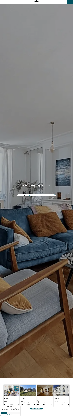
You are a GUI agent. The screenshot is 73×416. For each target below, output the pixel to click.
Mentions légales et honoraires (10, 414)
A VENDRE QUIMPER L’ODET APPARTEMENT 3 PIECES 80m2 (10, 398)
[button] (19, 406)
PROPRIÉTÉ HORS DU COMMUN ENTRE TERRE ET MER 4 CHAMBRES (27, 398)
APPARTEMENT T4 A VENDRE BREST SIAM (43, 397)
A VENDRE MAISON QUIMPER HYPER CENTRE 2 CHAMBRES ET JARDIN (60, 398)
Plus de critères (53, 197)
